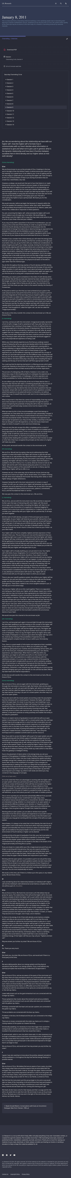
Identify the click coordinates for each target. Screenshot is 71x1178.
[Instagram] (7, 1155)
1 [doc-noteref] (36, 730)
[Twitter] (10, 1155)
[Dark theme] (56, 3)
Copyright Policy (15, 1174)
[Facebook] (3, 1155)
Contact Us (5, 1174)
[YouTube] (14, 1155)
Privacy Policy (26, 1174)
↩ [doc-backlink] (28, 1108)
